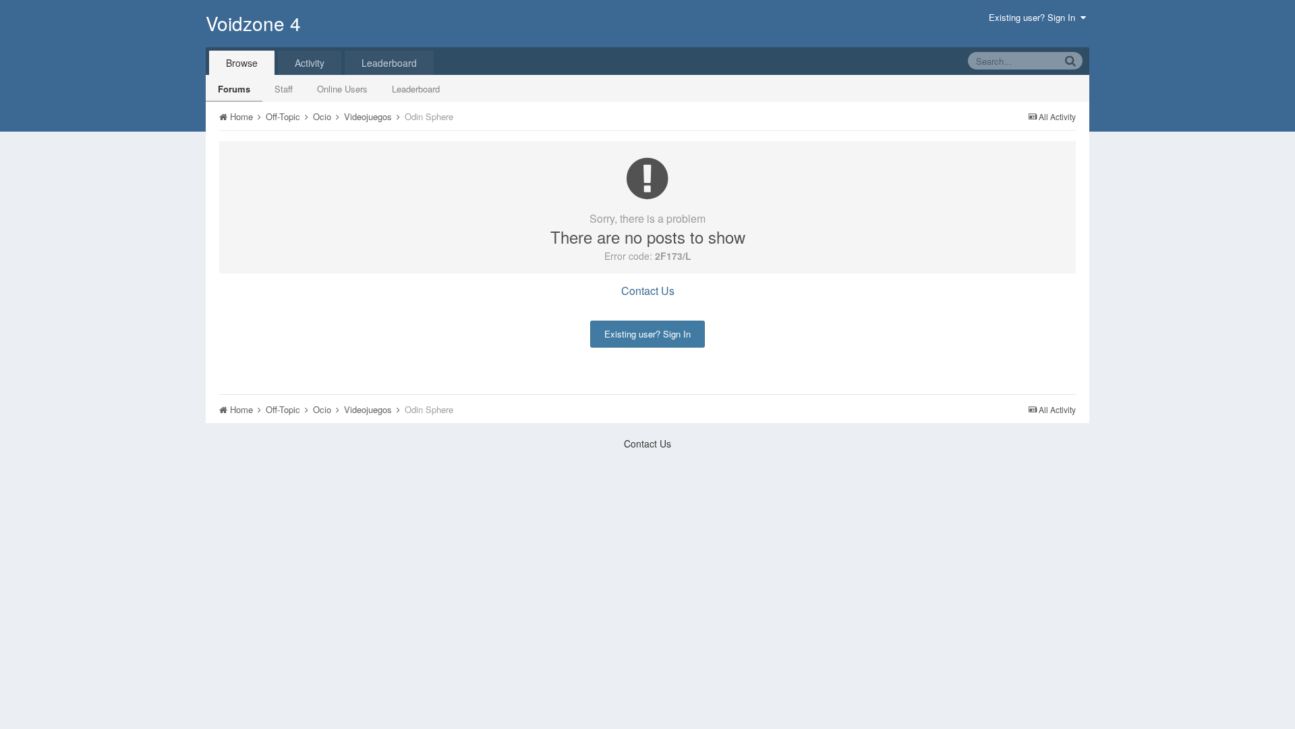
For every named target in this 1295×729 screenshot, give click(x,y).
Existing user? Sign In (1035, 17)
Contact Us (647, 290)
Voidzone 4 (253, 22)
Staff (284, 88)
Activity (309, 63)
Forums (234, 88)
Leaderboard (416, 88)
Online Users (342, 88)
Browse (242, 63)
